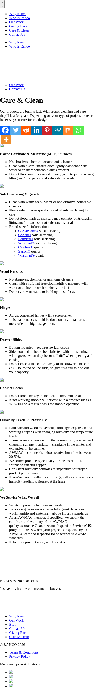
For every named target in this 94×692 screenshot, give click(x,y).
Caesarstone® (28, 231)
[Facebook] (5, 130)
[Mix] (68, 130)
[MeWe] (57, 130)
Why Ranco (17, 14)
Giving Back (18, 26)
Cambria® (25, 247)
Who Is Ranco (19, 18)
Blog (12, 624)
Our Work (16, 22)
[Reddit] (26, 130)
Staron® (24, 251)
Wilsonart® (26, 243)
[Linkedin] (36, 130)
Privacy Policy (19, 656)
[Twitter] (15, 130)
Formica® (25, 239)
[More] (6, 139)
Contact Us (17, 34)
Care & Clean (19, 30)
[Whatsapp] (78, 130)
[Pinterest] (47, 130)
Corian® (24, 235)
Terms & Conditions (23, 652)
